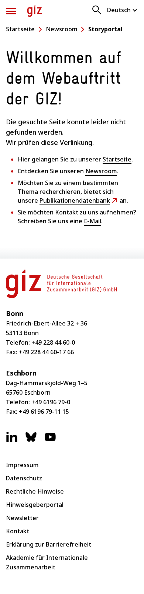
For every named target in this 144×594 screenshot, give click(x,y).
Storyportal (105, 29)
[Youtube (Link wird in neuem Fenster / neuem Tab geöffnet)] (50, 441)
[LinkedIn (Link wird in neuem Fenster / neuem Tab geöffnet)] (12, 441)
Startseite (20, 29)
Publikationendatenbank (75, 200)
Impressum (22, 465)
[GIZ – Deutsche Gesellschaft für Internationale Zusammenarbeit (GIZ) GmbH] (34, 11)
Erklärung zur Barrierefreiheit (48, 544)
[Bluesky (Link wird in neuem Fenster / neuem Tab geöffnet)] (31, 441)
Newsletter (22, 518)
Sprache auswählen (122, 10)
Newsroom (62, 29)
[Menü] (11, 11)
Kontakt (17, 531)
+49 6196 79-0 (50, 402)
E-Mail (92, 221)
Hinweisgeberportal (35, 505)
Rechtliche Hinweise (35, 491)
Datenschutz (24, 478)
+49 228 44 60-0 (53, 342)
